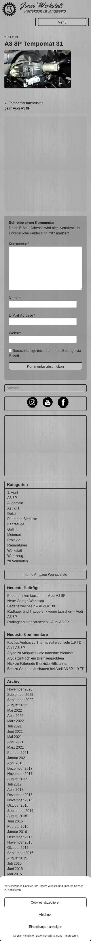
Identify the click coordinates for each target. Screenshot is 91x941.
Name (15, 298)
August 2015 (17, 858)
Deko (11, 513)
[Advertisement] (45, 164)
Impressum (71, 935)
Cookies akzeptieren (45, 902)
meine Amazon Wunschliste (45, 574)
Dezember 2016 (19, 795)
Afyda (11, 653)
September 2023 (20, 694)
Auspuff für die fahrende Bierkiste (48, 653)
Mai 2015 (14, 874)
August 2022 (17, 705)
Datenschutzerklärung (49, 935)
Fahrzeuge (15, 524)
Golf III (12, 529)
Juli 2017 (14, 784)
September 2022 (20, 700)
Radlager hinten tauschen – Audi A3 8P (38, 622)
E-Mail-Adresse (22, 315)
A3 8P (12, 498)
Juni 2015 (15, 869)
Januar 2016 (17, 832)
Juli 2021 (14, 726)
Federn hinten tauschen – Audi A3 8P (36, 595)
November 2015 (19, 842)
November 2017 (19, 774)
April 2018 (15, 763)
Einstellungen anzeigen (45, 926)
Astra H (13, 508)
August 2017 (17, 779)
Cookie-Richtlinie (23, 935)
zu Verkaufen (17, 561)
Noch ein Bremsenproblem (43, 658)
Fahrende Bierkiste (22, 519)
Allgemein (15, 503)
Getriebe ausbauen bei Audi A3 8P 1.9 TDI (52, 669)
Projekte (13, 540)
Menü (62, 22)
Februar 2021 (17, 753)
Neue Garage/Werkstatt (25, 601)
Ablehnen (45, 914)
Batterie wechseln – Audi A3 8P (32, 606)
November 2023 (19, 689)
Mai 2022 (14, 710)
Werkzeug (15, 556)
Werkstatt (14, 550)
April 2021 (15, 742)
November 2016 (19, 800)
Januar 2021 (17, 758)
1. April (12, 492)
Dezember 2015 (19, 837)
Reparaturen (17, 545)
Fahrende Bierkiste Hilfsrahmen (45, 663)
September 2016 (20, 811)
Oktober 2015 (17, 848)
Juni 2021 (15, 731)
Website (15, 333)
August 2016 (17, 816)
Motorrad (14, 535)
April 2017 (15, 789)
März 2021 (15, 747)
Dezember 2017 (19, 768)
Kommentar (19, 244)
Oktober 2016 (17, 805)
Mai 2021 (14, 737)
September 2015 (20, 853)
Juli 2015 (14, 863)
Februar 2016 (17, 826)
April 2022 (15, 716)
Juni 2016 (15, 821)
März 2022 (15, 721)
